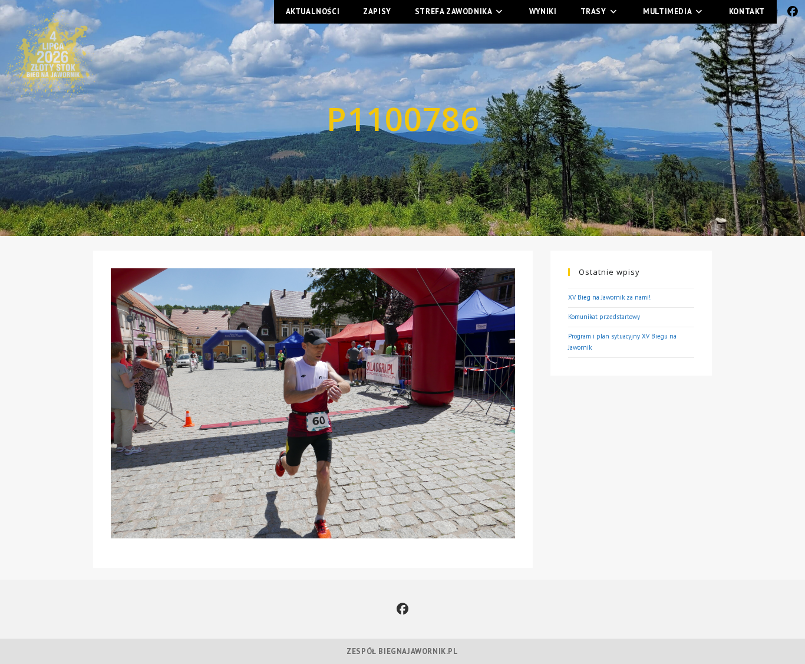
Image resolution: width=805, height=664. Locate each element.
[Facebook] (402, 609)
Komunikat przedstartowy (604, 317)
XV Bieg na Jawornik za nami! (609, 297)
